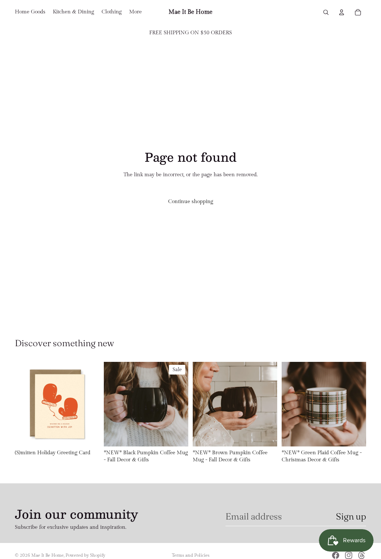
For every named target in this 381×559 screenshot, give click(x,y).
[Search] (326, 12)
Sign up (351, 516)
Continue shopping (190, 202)
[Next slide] (180, 404)
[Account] (341, 12)
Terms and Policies (190, 555)
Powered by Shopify (85, 555)
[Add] (88, 435)
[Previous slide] (112, 404)
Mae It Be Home (47, 555)
